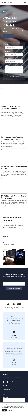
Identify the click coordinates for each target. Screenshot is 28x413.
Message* (7, 65)
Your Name (7, 45)
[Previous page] (9, 208)
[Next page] (19, 208)
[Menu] (25, 2)
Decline (10, 410)
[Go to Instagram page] (8, 382)
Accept (4, 410)
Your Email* (7, 51)
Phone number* (8, 58)
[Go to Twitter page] (13, 382)
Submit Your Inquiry (14, 76)
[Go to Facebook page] (3, 382)
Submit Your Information (14, 288)
